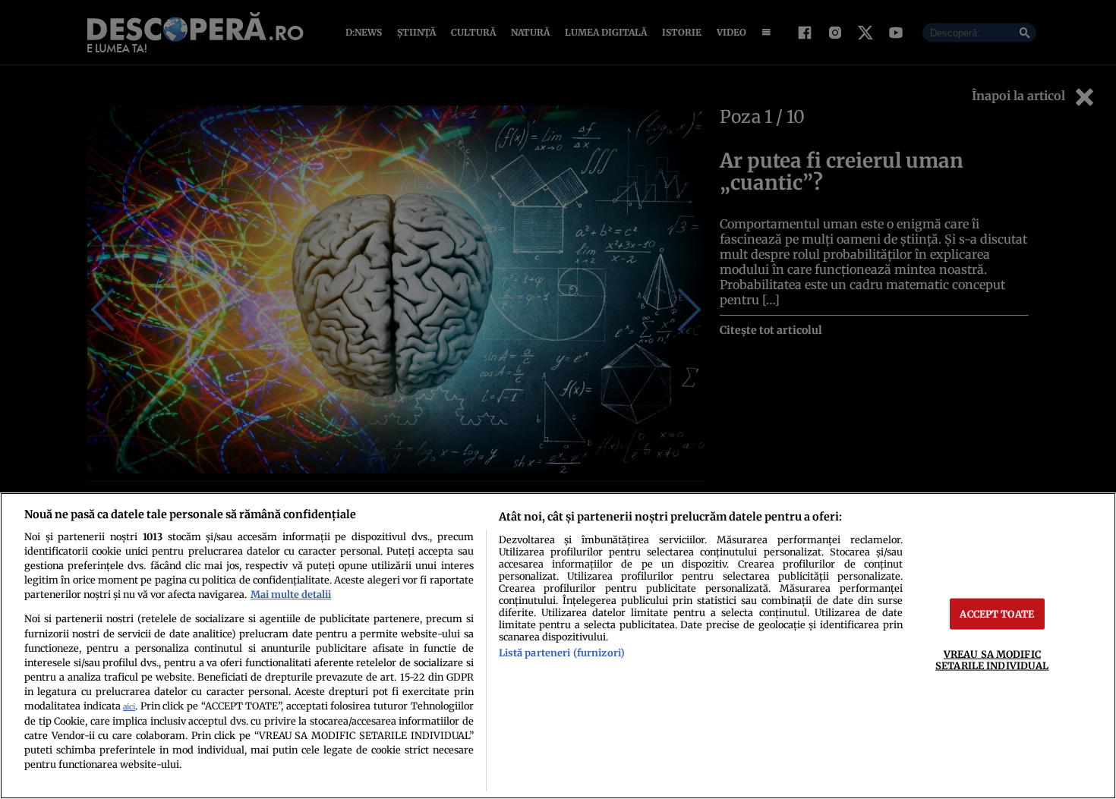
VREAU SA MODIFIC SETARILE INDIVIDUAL (991, 660)
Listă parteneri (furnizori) (562, 652)
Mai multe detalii (291, 594)
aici (129, 707)
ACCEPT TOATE (997, 614)
